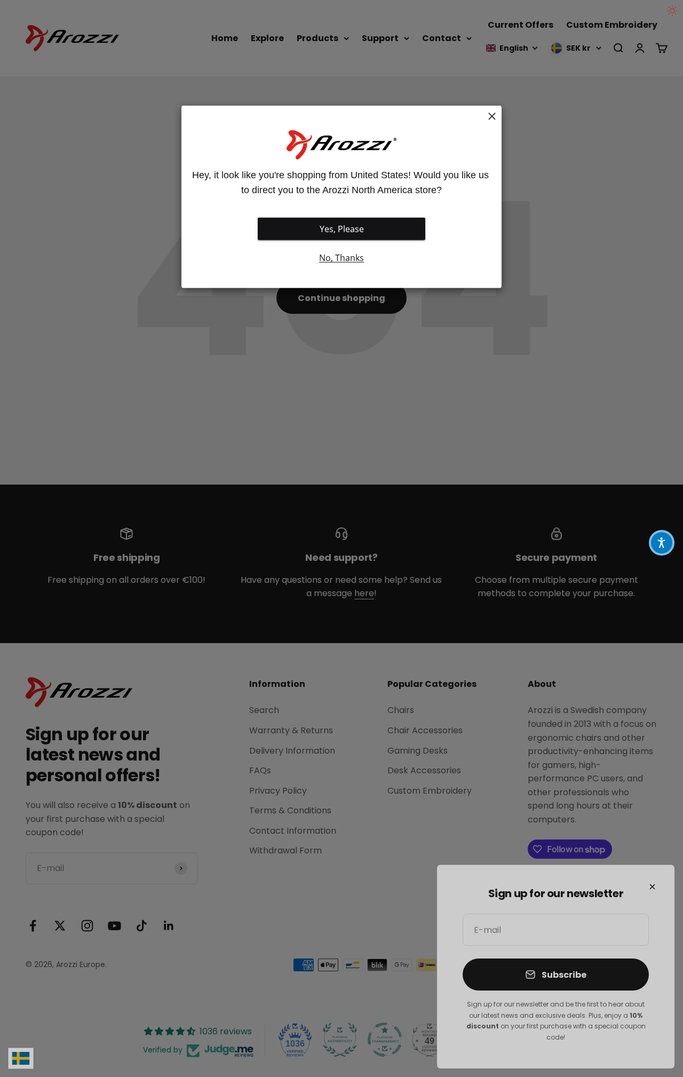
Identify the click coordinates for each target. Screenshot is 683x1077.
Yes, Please (342, 229)
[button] (661, 543)
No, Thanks (341, 258)
